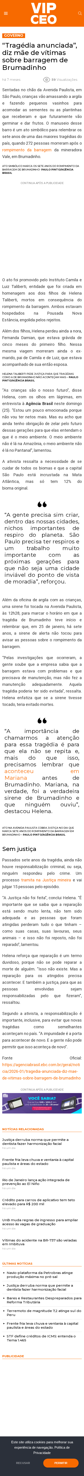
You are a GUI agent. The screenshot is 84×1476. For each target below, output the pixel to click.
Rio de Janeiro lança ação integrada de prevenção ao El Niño (36, 1182)
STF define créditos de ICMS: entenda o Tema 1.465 (41, 1338)
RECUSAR (23, 1463)
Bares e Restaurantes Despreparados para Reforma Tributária (44, 1300)
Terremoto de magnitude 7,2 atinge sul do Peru (44, 1313)
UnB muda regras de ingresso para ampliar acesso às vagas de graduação (40, 1222)
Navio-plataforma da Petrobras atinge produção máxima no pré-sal (40, 1275)
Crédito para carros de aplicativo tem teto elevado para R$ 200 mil (38, 1202)
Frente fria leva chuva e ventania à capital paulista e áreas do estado (38, 1162)
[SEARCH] (80, 13)
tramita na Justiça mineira (46, 880)
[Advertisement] (42, 228)
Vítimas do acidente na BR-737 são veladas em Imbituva (39, 1242)
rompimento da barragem (27, 150)
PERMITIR (60, 1463)
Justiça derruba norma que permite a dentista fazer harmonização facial (35, 1142)
